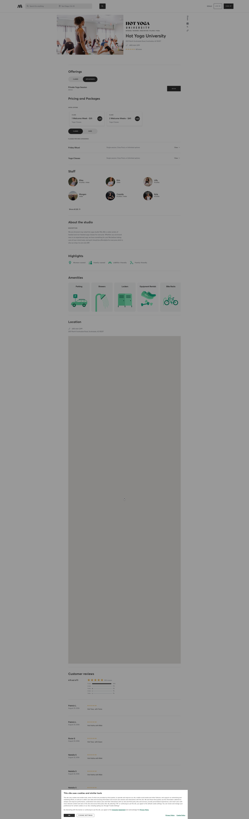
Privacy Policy (144, 810)
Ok (69, 815)
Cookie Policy (181, 815)
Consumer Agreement (118, 810)
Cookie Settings (85, 815)
